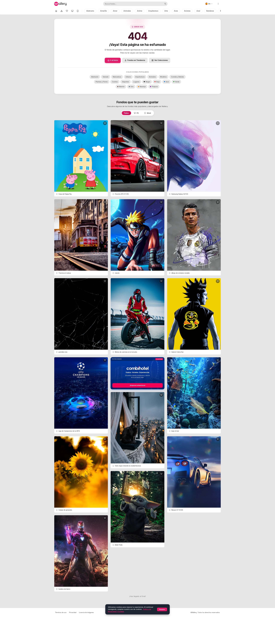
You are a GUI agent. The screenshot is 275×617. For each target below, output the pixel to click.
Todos (126, 113)
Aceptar (162, 609)
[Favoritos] (67, 11)
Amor (115, 11)
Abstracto (90, 11)
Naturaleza (117, 77)
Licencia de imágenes (86, 612)
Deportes (125, 82)
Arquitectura (153, 11)
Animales (127, 11)
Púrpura (155, 86)
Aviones (187, 11)
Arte (166, 11)
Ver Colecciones (161, 60)
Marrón (122, 86)
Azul (198, 11)
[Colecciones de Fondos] (62, 11)
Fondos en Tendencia (136, 60)
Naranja (143, 86)
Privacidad (72, 612)
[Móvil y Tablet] (78, 11)
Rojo (158, 82)
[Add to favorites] (105, 123)
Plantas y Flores (102, 82)
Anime (139, 11)
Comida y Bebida (177, 77)
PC (138, 113)
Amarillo (103, 11)
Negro (148, 82)
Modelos (163, 77)
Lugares (136, 82)
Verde (177, 82)
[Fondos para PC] (72, 11)
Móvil (149, 113)
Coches (115, 82)
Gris (132, 86)
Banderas (210, 11)
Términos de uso (60, 612)
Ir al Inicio (114, 60)
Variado (105, 77)
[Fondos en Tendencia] (56, 11)
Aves (176, 11)
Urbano (128, 77)
